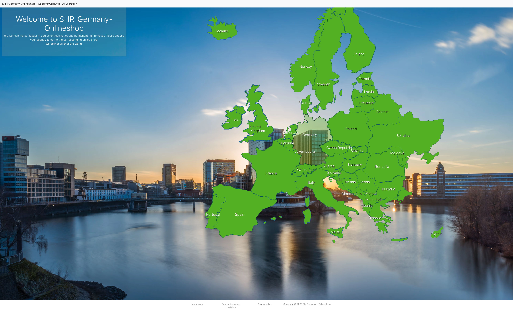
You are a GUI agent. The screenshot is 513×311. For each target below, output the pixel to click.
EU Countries (68, 3)
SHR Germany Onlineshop (18, 3)
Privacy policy (264, 304)
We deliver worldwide (49, 3)
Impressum (197, 304)
